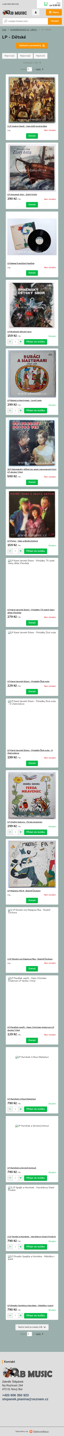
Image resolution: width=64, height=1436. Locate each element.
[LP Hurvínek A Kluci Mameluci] (32, 1072)
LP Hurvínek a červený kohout (21, 1168)
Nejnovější (9, 55)
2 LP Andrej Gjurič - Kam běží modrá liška (27, 126)
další (38, 69)
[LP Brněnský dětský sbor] (32, 305)
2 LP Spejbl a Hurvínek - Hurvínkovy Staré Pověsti (31, 1236)
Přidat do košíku (35, 341)
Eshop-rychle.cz (41, 1431)
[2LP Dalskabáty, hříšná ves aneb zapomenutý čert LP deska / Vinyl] (32, 443)
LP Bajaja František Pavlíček (20, 263)
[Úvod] (14, 12)
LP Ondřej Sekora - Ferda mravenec (24, 822)
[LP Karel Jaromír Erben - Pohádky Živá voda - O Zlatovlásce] (32, 724)
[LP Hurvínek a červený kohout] (32, 1141)
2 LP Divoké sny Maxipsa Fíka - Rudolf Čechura (29, 959)
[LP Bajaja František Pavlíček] (32, 237)
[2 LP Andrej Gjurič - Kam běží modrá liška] (32, 99)
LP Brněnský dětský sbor (19, 331)
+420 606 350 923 (10, 4)
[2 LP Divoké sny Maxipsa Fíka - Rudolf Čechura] (32, 932)
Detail (32, 135)
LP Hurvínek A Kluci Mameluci (21, 1099)
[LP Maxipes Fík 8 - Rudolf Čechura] (32, 864)
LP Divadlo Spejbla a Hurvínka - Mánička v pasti (30, 1305)
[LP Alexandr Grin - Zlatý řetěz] (32, 168)
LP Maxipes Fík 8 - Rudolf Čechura (23, 890)
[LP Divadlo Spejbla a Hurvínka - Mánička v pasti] (32, 1279)
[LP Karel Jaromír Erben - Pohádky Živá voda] (32, 655)
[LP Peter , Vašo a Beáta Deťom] (32, 514)
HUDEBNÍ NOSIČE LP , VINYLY (23, 30)
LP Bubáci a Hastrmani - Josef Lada (24, 400)
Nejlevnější (25, 55)
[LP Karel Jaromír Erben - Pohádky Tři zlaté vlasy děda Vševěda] (32, 583)
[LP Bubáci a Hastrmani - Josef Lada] (32, 374)
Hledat (55, 21)
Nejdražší (40, 55)
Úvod (4, 30)
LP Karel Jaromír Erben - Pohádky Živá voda (28, 681)
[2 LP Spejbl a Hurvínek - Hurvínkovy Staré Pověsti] (32, 1210)
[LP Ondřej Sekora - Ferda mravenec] (32, 795)
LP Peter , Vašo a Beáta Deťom (22, 541)
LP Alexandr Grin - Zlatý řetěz (22, 194)
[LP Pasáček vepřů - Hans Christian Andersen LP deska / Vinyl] (32, 1001)
